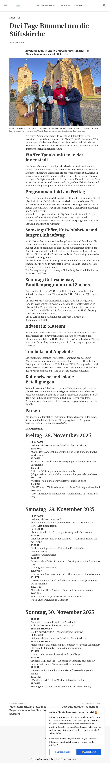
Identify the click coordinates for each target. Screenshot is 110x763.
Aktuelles (14, 18)
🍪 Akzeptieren (89, 752)
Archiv (63, 6)
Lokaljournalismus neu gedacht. (42, 759)
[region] (75, 733)
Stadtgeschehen (46, 6)
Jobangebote (80, 6)
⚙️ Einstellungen (62, 752)
